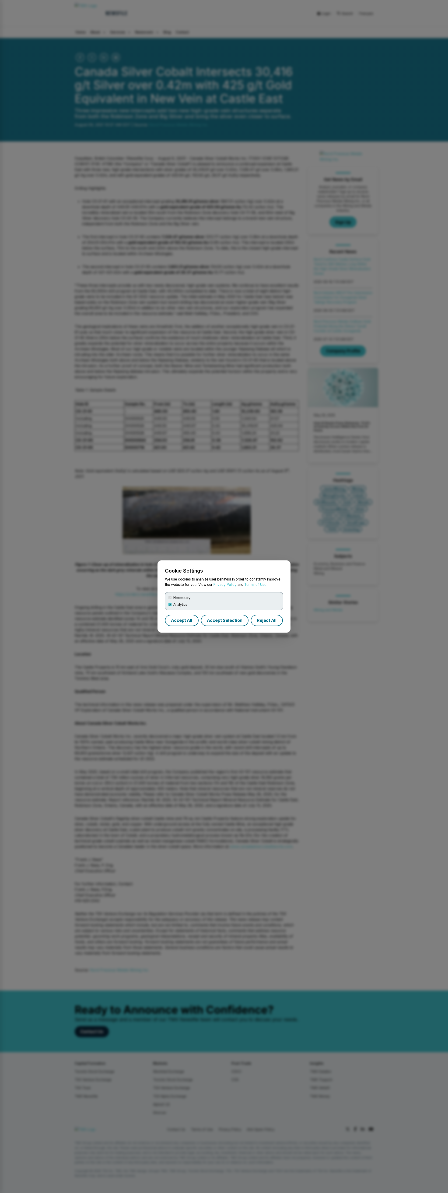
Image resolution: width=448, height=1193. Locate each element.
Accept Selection (224, 620)
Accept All (181, 620)
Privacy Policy (225, 584)
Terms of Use (255, 584)
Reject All (266, 620)
